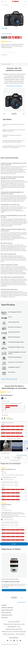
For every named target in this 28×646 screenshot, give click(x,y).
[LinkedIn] (14, 640)
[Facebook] (7, 640)
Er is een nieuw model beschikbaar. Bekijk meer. (14, 590)
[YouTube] (20, 640)
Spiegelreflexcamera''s (6, 33)
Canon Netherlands (13, 637)
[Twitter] (17, 640)
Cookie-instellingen (20, 634)
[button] (8, 53)
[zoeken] (5, 2)
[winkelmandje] (2, 2)
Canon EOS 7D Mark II (6, 64)
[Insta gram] (10, 640)
